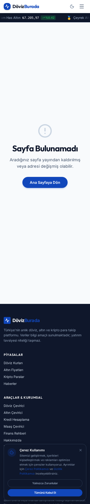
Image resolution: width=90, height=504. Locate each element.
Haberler (10, 384)
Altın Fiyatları (13, 370)
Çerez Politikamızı (37, 469)
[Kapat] (80, 450)
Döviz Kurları (13, 363)
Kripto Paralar (14, 377)
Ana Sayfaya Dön (45, 182)
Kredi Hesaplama (16, 419)
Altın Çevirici (13, 413)
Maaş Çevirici (14, 426)
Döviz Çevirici (14, 406)
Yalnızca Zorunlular (45, 483)
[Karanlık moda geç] (72, 6)
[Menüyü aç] (81, 6)
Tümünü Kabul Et (45, 492)
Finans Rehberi (15, 433)
